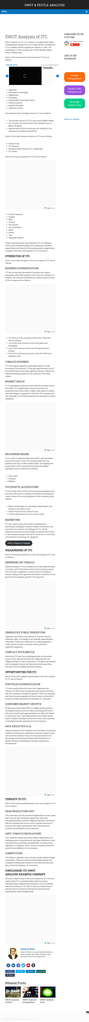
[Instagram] (18, 965)
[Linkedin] (13, 965)
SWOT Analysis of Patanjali (19, 543)
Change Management (75, 77)
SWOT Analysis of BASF (12, 1001)
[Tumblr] (33, 965)
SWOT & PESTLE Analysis (45, 5)
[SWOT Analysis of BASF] (13, 992)
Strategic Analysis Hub (74, 103)
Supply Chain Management (75, 90)
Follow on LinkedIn (71, 119)
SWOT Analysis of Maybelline (29, 1001)
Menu (4, 12)
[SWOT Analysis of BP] (48, 992)
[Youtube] (28, 965)
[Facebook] (8, 965)
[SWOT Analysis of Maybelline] (30, 992)
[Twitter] (23, 965)
